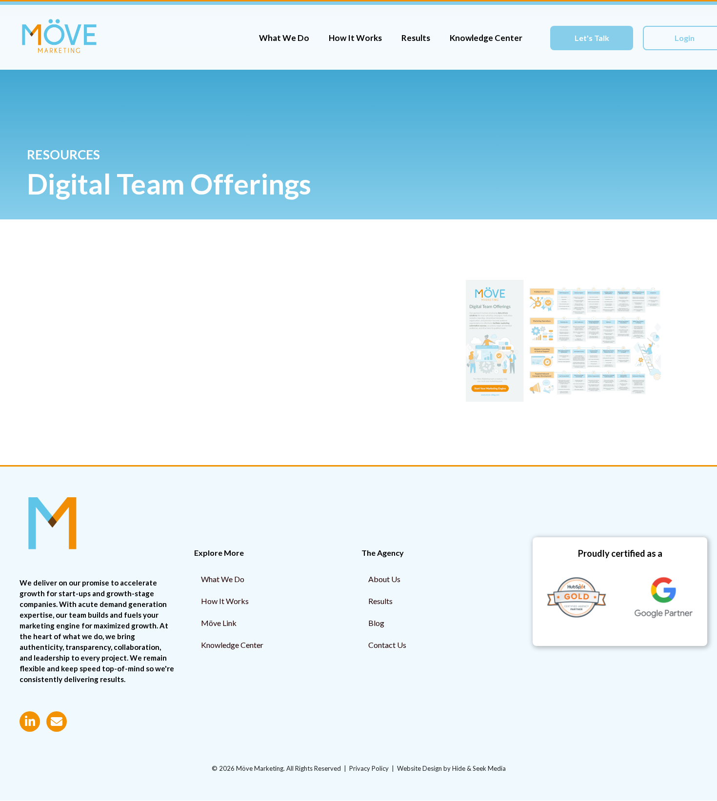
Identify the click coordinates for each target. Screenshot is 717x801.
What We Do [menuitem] (222, 579)
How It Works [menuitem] (225, 601)
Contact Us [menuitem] (387, 644)
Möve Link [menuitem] (219, 622)
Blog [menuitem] (376, 622)
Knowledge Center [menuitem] (232, 644)
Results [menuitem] (380, 601)
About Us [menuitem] (384, 579)
